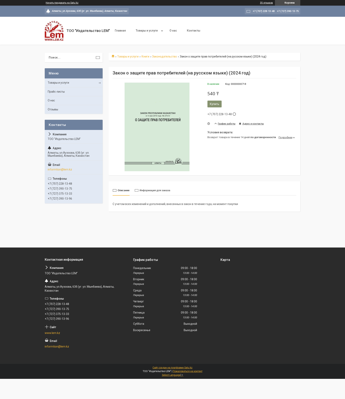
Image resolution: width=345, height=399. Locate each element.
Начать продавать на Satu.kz (62, 2)
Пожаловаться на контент (187, 371)
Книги (145, 56)
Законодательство (164, 56)
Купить (214, 104)
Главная (120, 30)
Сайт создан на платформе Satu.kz (172, 367)
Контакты (193, 30)
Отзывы (53, 109)
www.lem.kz (52, 333)
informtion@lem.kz (60, 169)
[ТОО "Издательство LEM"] (54, 31)
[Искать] (98, 57)
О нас (173, 30)
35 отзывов (266, 2)
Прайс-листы (56, 91)
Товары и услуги (147, 30)
